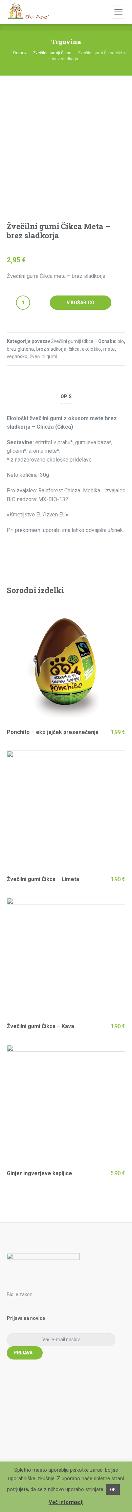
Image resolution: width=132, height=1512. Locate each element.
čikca (74, 349)
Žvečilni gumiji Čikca (52, 52)
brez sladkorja (51, 349)
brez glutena (20, 349)
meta (109, 349)
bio (120, 341)
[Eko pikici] (28, 11)
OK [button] (113, 1489)
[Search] (106, 11)
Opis (66, 396)
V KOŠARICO (80, 302)
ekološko (91, 349)
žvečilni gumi (43, 356)
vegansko (17, 356)
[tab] (66, 396)
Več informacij (66, 1502)
